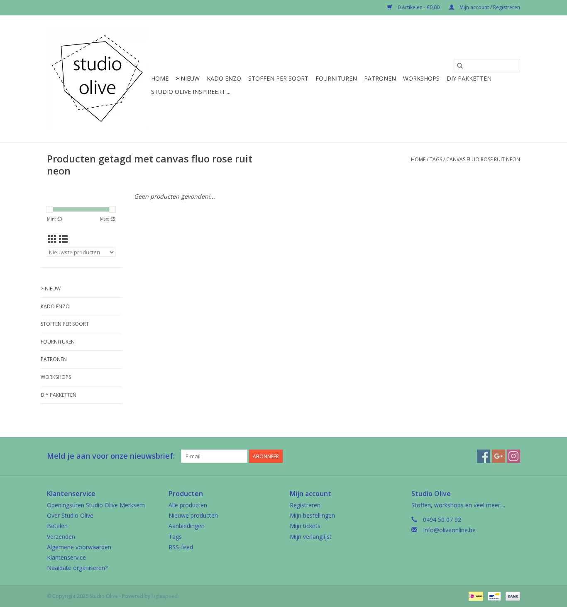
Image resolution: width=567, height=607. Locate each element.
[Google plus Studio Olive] (498, 456)
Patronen (380, 78)
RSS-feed (181, 547)
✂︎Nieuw (188, 78)
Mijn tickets (305, 526)
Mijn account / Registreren (489, 7)
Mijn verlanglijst (311, 537)
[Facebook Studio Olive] (483, 456)
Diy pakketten (469, 78)
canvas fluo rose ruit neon (483, 159)
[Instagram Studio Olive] (513, 456)
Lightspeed (165, 596)
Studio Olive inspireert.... (190, 92)
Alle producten (188, 505)
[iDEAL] (475, 596)
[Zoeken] (460, 65)
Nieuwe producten (193, 515)
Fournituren (336, 78)
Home (160, 78)
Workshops (421, 78)
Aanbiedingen (187, 526)
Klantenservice (66, 557)
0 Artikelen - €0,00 (418, 7)
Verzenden (61, 537)
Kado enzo (224, 78)
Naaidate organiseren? (77, 568)
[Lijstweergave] (63, 239)
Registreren (305, 505)
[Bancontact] (493, 596)
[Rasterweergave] (52, 239)
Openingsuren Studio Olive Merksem (96, 505)
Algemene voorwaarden (79, 547)
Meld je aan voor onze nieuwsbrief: (111, 456)
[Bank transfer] (511, 596)
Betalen (57, 526)
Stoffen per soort (278, 78)
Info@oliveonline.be (449, 530)
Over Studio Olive (70, 515)
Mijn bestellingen (312, 515)
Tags (436, 159)
